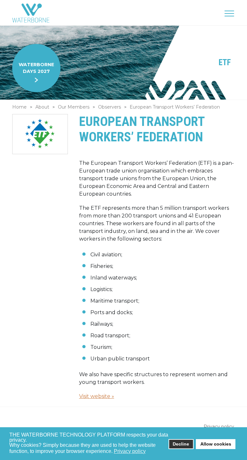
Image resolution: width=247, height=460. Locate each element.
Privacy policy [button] (130, 451)
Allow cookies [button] (215, 444)
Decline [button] (181, 444)
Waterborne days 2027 (36, 68)
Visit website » (96, 396)
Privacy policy (219, 426)
